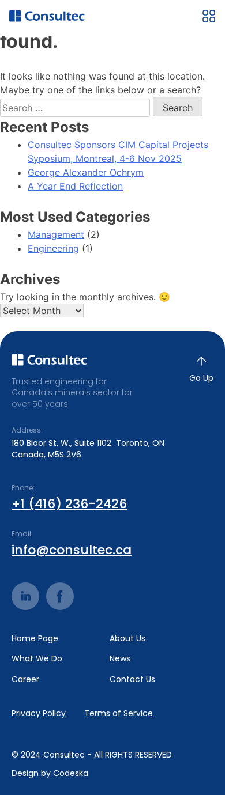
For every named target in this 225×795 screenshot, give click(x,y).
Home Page (35, 638)
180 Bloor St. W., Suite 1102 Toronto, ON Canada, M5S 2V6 (88, 449)
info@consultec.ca (72, 550)
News (120, 658)
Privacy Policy (39, 713)
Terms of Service (118, 713)
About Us (127, 638)
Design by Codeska (50, 773)
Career (25, 679)
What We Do (37, 658)
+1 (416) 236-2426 (69, 504)
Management (56, 234)
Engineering (53, 248)
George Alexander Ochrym (86, 172)
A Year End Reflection (75, 186)
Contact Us (132, 679)
